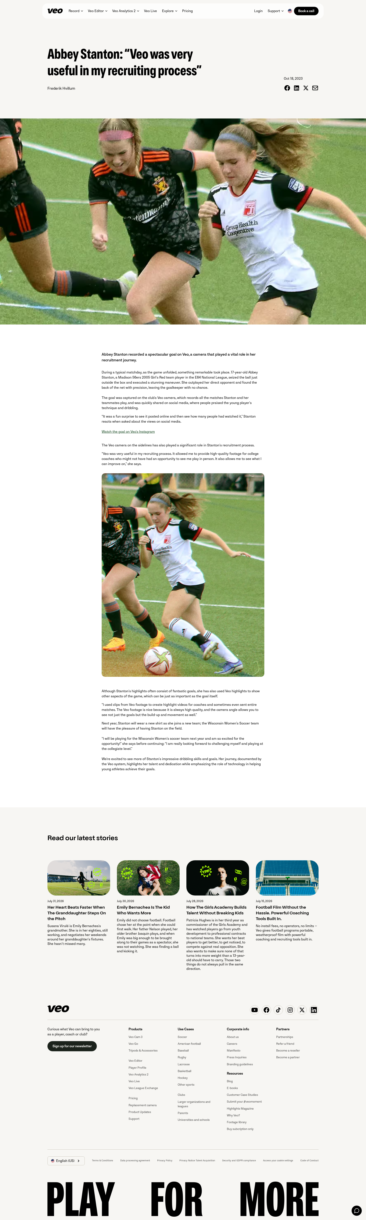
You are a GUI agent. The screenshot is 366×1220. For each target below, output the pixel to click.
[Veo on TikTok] (278, 1010)
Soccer (182, 1037)
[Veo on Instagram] (290, 1010)
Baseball (183, 1050)
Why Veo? (233, 1115)
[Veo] (55, 11)
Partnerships (284, 1037)
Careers (232, 1044)
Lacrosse (184, 1064)
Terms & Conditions (102, 1160)
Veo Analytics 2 (138, 1074)
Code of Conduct (309, 1160)
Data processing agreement (135, 1160)
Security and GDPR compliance (239, 1160)
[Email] (315, 88)
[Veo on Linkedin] (314, 1010)
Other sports (186, 1084)
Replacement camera (143, 1105)
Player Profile (137, 1068)
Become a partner (288, 1057)
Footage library (237, 1122)
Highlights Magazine (240, 1108)
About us (233, 1037)
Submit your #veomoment (244, 1101)
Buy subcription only (240, 1129)
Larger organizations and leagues (194, 1104)
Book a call (306, 11)
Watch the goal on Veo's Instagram (128, 432)
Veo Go (133, 1044)
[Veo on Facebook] (266, 1010)
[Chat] (357, 1211)
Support (134, 1119)
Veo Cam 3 (136, 1037)
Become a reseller (288, 1050)
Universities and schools (194, 1120)
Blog (230, 1081)
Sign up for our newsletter (72, 1046)
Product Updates (140, 1112)
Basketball (184, 1071)
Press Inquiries (237, 1057)
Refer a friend (285, 1044)
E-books (232, 1088)
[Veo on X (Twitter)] (302, 1010)
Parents (183, 1113)
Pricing (133, 1098)
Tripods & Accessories (143, 1050)
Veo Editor (135, 1061)
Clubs (181, 1095)
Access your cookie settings (278, 1160)
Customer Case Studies (242, 1095)
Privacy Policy (164, 1160)
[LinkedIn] (296, 88)
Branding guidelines (240, 1064)
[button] (75, 11)
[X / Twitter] (305, 88)
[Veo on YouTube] (254, 1010)
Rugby (182, 1057)
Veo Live (134, 1081)
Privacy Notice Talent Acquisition (197, 1160)
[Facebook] (287, 88)
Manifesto (233, 1050)
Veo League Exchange (143, 1088)
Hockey (183, 1078)
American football (189, 1044)
